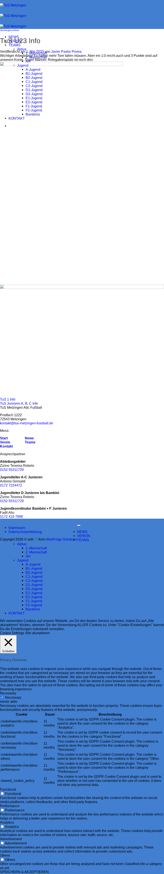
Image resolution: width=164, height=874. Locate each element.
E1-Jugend (34, 593)
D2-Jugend (34, 589)
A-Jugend (33, 564)
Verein (5, 442)
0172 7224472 (11, 485)
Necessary (13, 697)
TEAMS (14, 45)
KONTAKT (17, 613)
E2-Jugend (34, 597)
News (29, 438)
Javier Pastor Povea (66, 51)
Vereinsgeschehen (9, 30)
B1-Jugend (34, 568)
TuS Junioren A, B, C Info (19, 403)
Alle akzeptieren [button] (37, 633)
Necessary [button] (8, 693)
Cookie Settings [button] (12, 633)
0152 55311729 (12, 470)
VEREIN (83, 536)
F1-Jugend (34, 601)
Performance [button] (9, 806)
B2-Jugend (34, 572)
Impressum (17, 528)
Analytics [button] (7, 822)
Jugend (22, 560)
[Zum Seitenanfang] (79, 525)
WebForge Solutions (61, 539)
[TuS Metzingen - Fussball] (13, 15)
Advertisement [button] (11, 839)
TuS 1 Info (7, 399)
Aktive (21, 49)
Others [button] (5, 855)
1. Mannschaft (36, 548)
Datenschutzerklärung (25, 532)
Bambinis (33, 609)
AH (28, 61)
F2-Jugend (34, 605)
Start (4, 438)
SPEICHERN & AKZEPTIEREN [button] (24, 872)
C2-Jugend (34, 581)
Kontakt (6, 446)
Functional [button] (8, 789)
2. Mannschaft (36, 57)
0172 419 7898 (11, 516)
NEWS (82, 532)
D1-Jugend (34, 585)
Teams (30, 442)
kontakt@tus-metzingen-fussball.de (26, 423)
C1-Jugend (34, 576)
